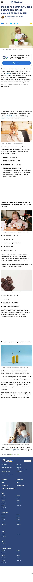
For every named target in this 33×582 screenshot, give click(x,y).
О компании (4, 464)
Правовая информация (7, 467)
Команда (18, 464)
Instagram (4, 118)
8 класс (18, 502)
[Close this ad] (32, 573)
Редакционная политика (7, 473)
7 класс (3, 502)
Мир (3, 482)
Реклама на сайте (6, 471)
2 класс (18, 495)
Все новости (20, 485)
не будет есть (15, 450)
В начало (27, 461)
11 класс (4, 507)
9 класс (3, 505)
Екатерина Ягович (10, 16)
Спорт (18, 482)
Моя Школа (19, 479)
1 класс (3, 495)
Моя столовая (19, 16)
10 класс (18, 505)
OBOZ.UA (4, 479)
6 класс (18, 500)
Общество (5, 485)
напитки (9, 73)
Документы (19, 471)
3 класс (3, 498)
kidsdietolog (11, 116)
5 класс (3, 500)
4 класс (18, 498)
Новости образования (8, 488)
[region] (16, 98)
